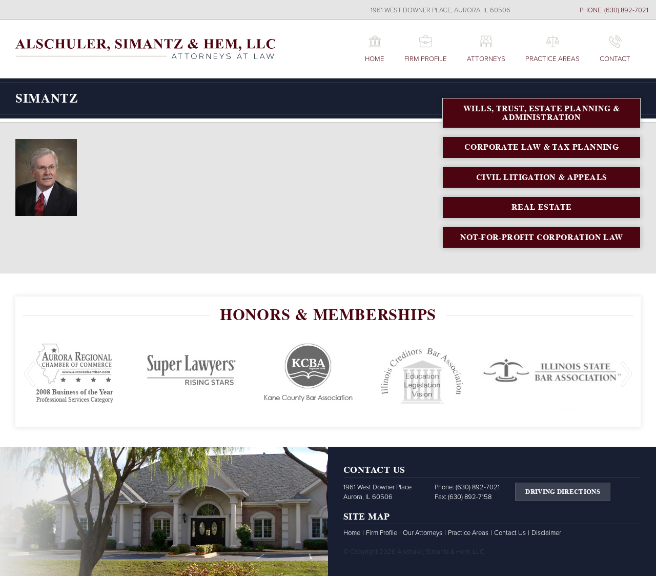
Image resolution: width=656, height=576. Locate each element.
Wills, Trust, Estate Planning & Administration (541, 113)
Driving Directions (562, 491)
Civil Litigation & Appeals (541, 177)
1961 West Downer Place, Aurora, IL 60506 (440, 10)
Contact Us (510, 533)
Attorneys (486, 59)
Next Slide (627, 374)
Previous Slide (29, 374)
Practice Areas (552, 59)
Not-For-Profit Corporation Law (541, 237)
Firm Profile (425, 59)
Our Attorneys (422, 533)
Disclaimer (546, 533)
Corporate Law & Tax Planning (541, 147)
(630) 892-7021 (478, 487)
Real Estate (541, 207)
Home (374, 59)
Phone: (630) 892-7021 (614, 10)
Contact (615, 59)
